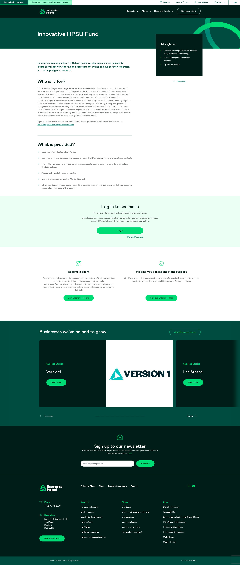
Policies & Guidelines (173, 527)
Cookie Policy (169, 542)
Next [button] (190, 415)
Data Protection (170, 507)
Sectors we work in (131, 527)
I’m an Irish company (13, 2)
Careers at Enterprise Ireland (135, 512)
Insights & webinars (117, 486)
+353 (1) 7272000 (52, 506)
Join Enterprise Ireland (78, 298)
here (130, 453)
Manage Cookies (52, 538)
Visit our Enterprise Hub (161, 298)
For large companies (90, 532)
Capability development (91, 517)
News (101, 486)
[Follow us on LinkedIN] (189, 486)
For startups (86, 522)
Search (166, 2)
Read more (56, 382)
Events (134, 486)
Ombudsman (168, 537)
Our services (128, 517)
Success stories (129, 522)
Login (234, 2)
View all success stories (185, 332)
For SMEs (85, 527)
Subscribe (145, 463)
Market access (87, 512)
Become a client (188, 11)
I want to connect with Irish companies (50, 2)
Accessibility (169, 512)
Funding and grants (89, 507)
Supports (131, 11)
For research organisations (93, 537)
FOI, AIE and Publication (174, 522)
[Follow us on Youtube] (193, 486)
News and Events (162, 11)
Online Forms (182, 2)
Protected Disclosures (173, 532)
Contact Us (219, 2)
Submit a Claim (201, 2)
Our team (126, 507)
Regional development (132, 532)
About (145, 11)
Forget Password (135, 237)
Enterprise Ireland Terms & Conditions (181, 517)
